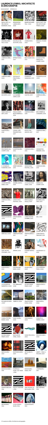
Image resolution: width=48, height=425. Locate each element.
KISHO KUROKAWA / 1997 (28, 369)
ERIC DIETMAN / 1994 (40, 388)
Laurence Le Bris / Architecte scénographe (18, 4)
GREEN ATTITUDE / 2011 (18, 234)
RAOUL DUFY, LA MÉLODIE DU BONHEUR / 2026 (6, 24)
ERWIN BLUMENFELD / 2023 (6, 41)
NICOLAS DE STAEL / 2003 (16, 335)
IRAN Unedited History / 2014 (28, 200)
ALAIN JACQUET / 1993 (29, 405)
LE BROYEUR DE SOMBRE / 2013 (29, 217)
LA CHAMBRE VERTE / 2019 (16, 95)
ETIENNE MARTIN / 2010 (29, 251)
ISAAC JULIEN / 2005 (17, 319)
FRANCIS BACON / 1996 (6, 388)
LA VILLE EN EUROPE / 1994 (17, 405)
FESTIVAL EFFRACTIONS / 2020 (16, 78)
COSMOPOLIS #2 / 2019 (41, 77)
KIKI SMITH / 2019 (6, 95)
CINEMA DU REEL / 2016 (29, 149)
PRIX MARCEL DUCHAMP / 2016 (6, 149)
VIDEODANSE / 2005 (29, 319)
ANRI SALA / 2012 (6, 233)
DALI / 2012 (39, 216)
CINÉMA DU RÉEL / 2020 (6, 77)
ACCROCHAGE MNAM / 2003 (6, 335)
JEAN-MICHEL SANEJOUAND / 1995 (30, 388)
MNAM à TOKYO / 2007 (40, 285)
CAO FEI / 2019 (29, 95)
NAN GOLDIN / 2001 (5, 352)
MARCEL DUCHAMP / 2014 (40, 183)
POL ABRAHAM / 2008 (17, 285)
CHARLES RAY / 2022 (29, 41)
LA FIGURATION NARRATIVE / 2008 (6, 285)
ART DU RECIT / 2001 (29, 352)
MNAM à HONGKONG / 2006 (29, 302)
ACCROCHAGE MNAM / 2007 (29, 285)
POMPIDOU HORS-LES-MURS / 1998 (18, 370)
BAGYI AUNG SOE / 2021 (30, 58)
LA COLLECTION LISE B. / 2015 (29, 183)
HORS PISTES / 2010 (6, 268)
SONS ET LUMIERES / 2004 (40, 319)
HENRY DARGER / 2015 (17, 166)
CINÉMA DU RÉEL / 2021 (6, 58)
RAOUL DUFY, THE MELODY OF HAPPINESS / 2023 (41, 24)
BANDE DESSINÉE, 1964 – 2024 (29, 23)
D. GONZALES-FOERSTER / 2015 (6, 166)
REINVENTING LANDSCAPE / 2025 (17, 24)
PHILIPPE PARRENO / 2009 (17, 268)
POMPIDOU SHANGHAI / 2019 (29, 77)
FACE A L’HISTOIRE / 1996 (18, 388)
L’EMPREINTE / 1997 (40, 369)
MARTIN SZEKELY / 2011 (29, 234)
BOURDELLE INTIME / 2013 (40, 200)
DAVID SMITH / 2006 (40, 302)
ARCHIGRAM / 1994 (5, 405)
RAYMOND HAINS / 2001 (18, 352)
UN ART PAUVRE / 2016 (17, 149)
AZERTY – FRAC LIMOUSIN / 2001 (41, 352)
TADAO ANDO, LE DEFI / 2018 (6, 112)
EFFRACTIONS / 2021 (17, 58)
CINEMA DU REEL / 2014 (6, 200)
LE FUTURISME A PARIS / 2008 (40, 268)
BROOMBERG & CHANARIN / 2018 (41, 112)
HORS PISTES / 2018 (6, 131)
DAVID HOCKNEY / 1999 (6, 369)
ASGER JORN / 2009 (28, 268)
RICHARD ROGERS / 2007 (7, 302)
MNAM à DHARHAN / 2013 (6, 217)
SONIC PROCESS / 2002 (30, 335)
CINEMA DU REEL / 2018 (29, 112)
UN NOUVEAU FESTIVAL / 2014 (17, 200)
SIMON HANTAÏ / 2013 (17, 217)
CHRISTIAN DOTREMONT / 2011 (40, 234)
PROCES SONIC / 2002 (41, 335)
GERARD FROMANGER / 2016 (40, 149)
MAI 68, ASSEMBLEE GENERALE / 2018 (18, 113)
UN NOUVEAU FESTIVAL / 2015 (29, 166)
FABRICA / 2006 (17, 301)
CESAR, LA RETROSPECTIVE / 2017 (17, 132)
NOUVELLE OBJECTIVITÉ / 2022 (17, 41)
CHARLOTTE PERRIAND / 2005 (6, 319)
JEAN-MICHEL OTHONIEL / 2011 (6, 251)
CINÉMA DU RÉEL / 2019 (41, 95)
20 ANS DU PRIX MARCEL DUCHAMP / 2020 (40, 59)
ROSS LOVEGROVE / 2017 (28, 131)
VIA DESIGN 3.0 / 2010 (40, 251)
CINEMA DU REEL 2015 (40, 166)
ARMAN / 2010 (17, 250)
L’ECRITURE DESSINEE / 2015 (6, 183)
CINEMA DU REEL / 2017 (41, 131)
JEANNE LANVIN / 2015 (17, 183)
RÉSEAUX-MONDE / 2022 (41, 41)
